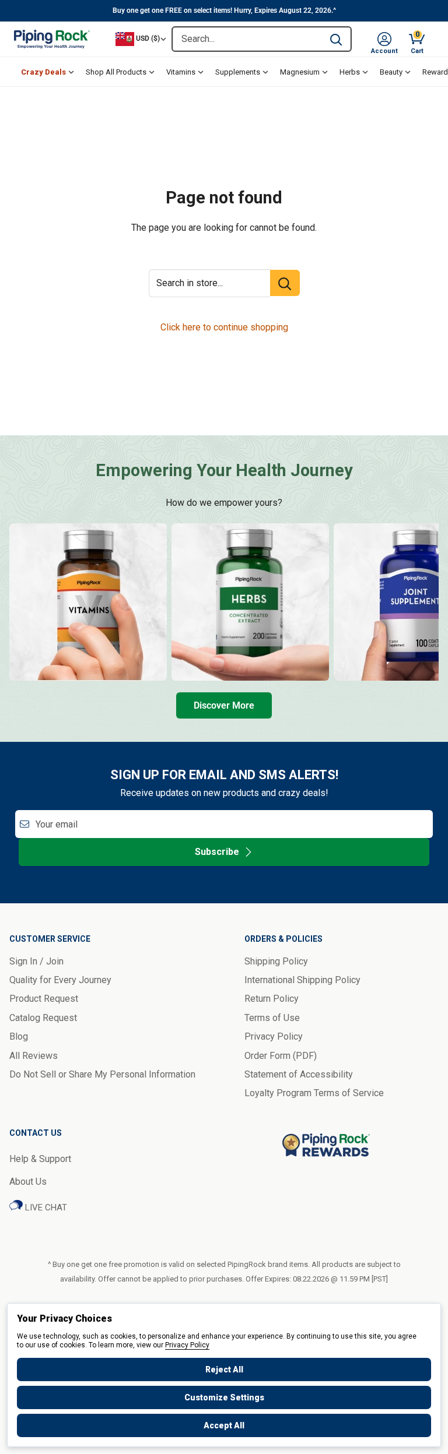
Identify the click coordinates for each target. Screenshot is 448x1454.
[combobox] (247, 39)
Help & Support (40, 1158)
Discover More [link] (224, 705)
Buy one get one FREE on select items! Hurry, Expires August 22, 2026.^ (224, 10)
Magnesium (300, 72)
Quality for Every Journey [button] (60, 979)
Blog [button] (18, 1036)
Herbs (350, 72)
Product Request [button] (43, 998)
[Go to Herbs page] (250, 602)
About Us (28, 1181)
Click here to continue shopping (224, 327)
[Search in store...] (285, 283)
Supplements (237, 72)
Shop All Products (116, 72)
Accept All (224, 1425)
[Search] (336, 39)
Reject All (224, 1369)
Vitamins (180, 72)
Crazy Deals (43, 72)
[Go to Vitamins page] (88, 602)
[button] (384, 39)
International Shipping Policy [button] (302, 979)
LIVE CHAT (45, 1207)
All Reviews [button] (33, 1055)
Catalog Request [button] (43, 1017)
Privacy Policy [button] (273, 1036)
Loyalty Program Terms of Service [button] (314, 1093)
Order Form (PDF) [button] (280, 1055)
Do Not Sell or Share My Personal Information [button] (102, 1074)
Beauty (391, 72)
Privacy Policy (187, 1345)
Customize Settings (224, 1397)
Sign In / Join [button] (36, 961)
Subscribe (217, 851)
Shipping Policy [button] (276, 961)
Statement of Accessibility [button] (298, 1074)
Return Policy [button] (271, 998)
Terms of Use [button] (272, 1017)
